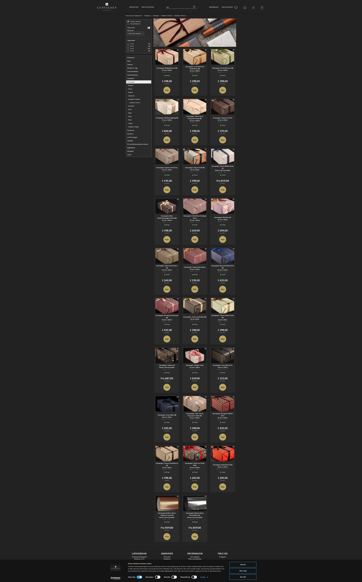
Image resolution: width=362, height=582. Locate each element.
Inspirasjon (213, 7)
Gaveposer (130, 130)
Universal (131, 96)
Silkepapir (130, 151)
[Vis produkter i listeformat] (148, 28)
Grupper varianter (135, 21)
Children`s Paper (133, 127)
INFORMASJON (195, 553)
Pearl (130, 120)
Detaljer (203, 577)
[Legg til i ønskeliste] (177, 49)
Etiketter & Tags (132, 68)
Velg (222, 190)
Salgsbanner (131, 147)
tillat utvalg (243, 571)
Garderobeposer (132, 75)
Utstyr (129, 154)
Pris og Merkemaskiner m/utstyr (137, 144)
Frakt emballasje (132, 71)
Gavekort (130, 134)
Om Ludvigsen (227, 7)
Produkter (133, 7)
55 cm (132, 48)
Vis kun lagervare (135, 24)
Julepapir (130, 141)
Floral (130, 89)
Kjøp (167, 90)
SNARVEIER (167, 553)
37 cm (132, 44)
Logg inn (253, 7)
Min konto (167, 557)
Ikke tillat (243, 577)
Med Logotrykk (148, 7)
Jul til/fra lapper (132, 137)
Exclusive (131, 106)
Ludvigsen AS (138, 15)
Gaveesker (130, 78)
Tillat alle (243, 564)
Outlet (130, 123)
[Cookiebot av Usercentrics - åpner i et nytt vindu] (115, 578)
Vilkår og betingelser (195, 559)
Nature (130, 92)
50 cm (132, 46)
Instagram (222, 557)
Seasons (130, 85)
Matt (130, 113)
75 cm (132, 51)
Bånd (129, 61)
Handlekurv (167, 559)
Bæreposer (130, 57)
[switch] (157, 577)
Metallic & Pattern (166, 15)
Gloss (130, 116)
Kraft (130, 109)
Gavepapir (156, 15)
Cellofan (130, 64)
